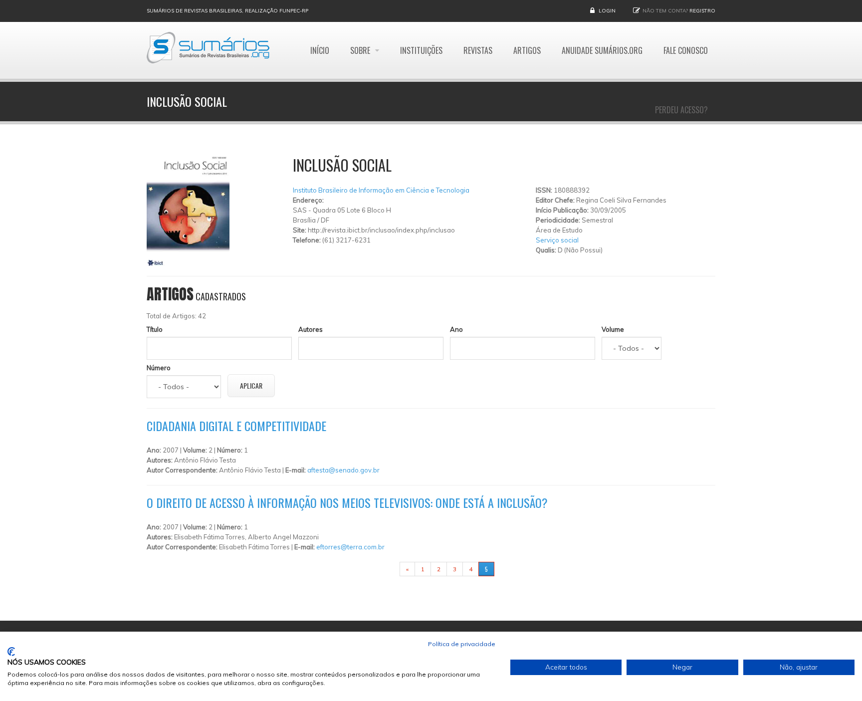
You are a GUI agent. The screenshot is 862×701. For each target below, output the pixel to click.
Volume (613, 329)
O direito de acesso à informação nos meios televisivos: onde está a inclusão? (347, 502)
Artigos (527, 50)
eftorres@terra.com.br (350, 547)
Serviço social (557, 240)
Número (159, 368)
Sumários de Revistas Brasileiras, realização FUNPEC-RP (227, 10)
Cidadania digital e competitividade (236, 426)
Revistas (477, 50)
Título (155, 329)
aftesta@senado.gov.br (343, 470)
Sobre (361, 50)
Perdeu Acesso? (681, 110)
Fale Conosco (685, 50)
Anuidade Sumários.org (602, 50)
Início (319, 50)
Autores (310, 329)
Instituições (421, 50)
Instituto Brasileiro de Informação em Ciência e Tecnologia (381, 190)
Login (607, 10)
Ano (456, 329)
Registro (702, 10)
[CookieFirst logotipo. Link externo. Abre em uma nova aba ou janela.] (11, 651)
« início (384, 569)
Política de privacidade (461, 644)
